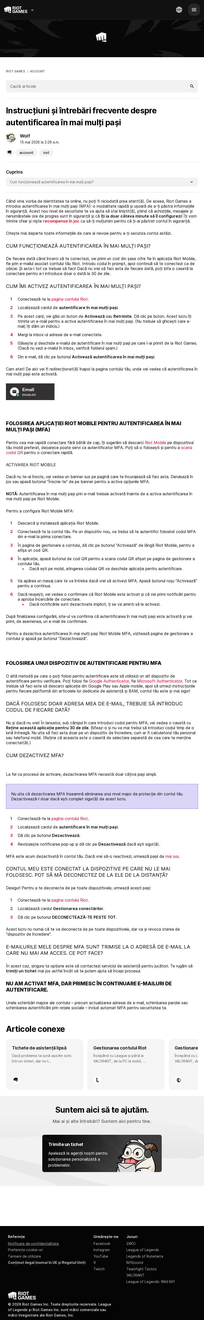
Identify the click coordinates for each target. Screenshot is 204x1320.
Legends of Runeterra (144, 1256)
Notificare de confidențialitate (33, 1243)
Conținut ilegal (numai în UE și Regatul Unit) (47, 1262)
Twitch (99, 1269)
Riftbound (134, 1262)
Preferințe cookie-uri (25, 1250)
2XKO (131, 1243)
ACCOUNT (37, 71)
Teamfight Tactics (141, 1269)
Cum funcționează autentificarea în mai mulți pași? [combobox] (52, 182)
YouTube (101, 1256)
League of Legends (142, 1250)
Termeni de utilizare (24, 1256)
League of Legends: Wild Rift (150, 1281)
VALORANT (135, 1275)
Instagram (102, 1250)
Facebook (102, 1243)
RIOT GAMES (15, 71)
